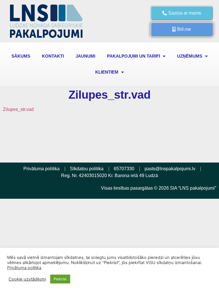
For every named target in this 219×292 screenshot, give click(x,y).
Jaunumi (85, 56)
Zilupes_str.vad (18, 109)
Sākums (20, 56)
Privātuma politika (24, 267)
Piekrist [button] (60, 279)
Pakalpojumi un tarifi (133, 56)
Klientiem (106, 72)
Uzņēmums (189, 56)
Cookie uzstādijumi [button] (27, 279)
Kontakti (53, 56)
